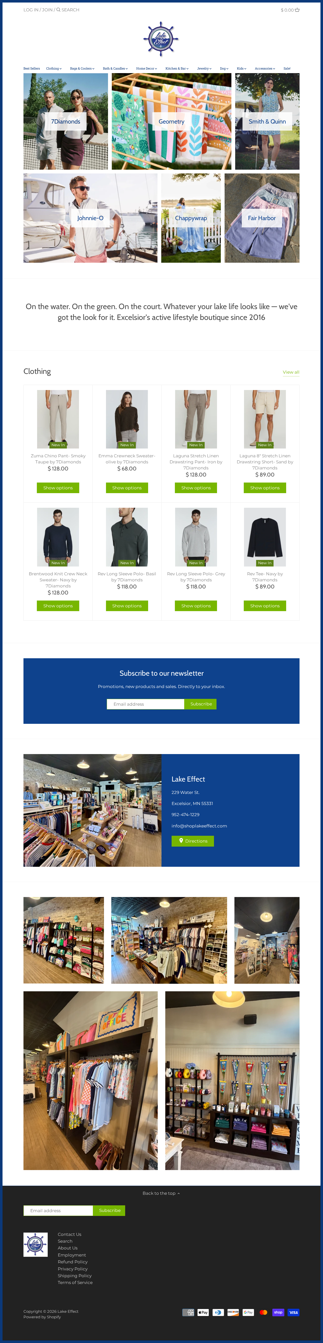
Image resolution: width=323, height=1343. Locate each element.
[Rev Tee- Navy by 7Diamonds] (265, 537)
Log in (31, 9)
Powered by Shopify (42, 1317)
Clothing (37, 371)
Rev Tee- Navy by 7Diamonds (265, 576)
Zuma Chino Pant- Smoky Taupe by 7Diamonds (58, 458)
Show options (58, 487)
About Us (67, 1247)
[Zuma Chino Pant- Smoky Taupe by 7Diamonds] (58, 419)
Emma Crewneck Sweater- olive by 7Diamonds (126, 458)
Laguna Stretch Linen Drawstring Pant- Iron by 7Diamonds (196, 461)
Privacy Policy (73, 1268)
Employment (72, 1255)
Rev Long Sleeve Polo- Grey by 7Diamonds (196, 576)
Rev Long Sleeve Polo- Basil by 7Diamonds (127, 576)
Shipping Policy (75, 1275)
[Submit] (58, 10)
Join (47, 9)
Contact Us (69, 1234)
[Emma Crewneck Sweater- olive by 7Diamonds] (127, 419)
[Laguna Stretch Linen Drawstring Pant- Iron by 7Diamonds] (196, 419)
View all (291, 372)
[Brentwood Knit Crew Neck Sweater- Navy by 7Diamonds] (58, 537)
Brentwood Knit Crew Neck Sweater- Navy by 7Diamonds (58, 579)
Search (65, 1241)
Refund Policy (73, 1261)
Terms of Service (75, 1282)
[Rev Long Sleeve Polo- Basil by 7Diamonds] (127, 537)
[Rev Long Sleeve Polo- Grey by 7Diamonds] (196, 537)
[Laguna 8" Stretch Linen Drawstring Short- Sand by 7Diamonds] (265, 419)
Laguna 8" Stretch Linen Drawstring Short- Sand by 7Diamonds (265, 461)
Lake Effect (68, 1311)
